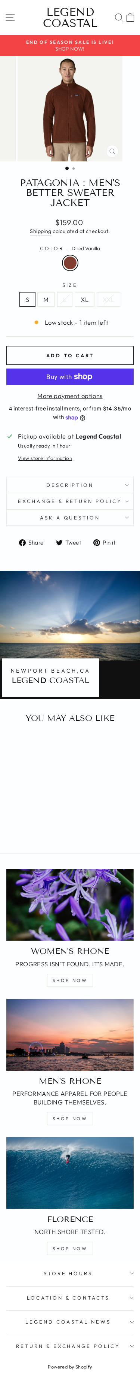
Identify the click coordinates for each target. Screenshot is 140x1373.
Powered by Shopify (70, 1367)
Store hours (68, 1273)
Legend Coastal (70, 17)
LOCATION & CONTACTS (68, 1298)
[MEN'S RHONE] (70, 1035)
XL (84, 299)
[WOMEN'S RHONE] (70, 905)
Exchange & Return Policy (70, 501)
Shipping (40, 231)
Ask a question (70, 518)
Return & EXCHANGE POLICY (68, 1346)
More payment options (69, 396)
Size (70, 285)
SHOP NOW (70, 980)
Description (70, 485)
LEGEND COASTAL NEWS (68, 1322)
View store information (45, 458)
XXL (108, 299)
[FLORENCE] (70, 1173)
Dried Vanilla (70, 262)
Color (70, 248)
